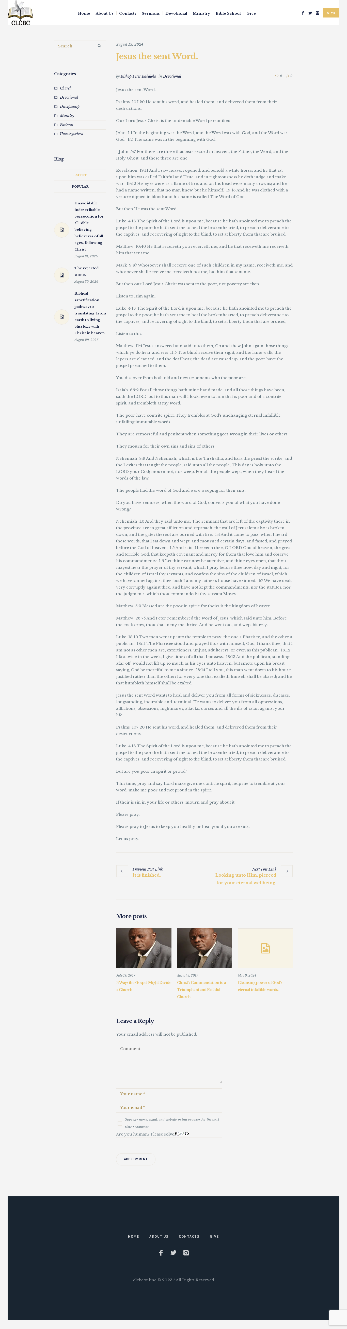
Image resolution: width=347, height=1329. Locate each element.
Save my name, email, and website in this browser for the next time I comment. (172, 1123)
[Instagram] (318, 13)
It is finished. (147, 875)
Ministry (67, 115)
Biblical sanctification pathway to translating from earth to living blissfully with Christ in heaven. (90, 313)
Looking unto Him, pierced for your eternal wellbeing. (245, 879)
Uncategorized (71, 134)
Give (214, 1236)
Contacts (189, 1236)
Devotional (172, 76)
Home (133, 1236)
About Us (159, 1236)
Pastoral (66, 124)
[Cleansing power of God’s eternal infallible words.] (265, 948)
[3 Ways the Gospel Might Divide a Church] (143, 948)
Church (66, 88)
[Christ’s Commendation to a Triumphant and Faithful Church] (204, 948)
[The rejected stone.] (61, 275)
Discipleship (70, 106)
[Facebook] (303, 13)
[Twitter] (310, 13)
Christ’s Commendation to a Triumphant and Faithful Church (201, 989)
